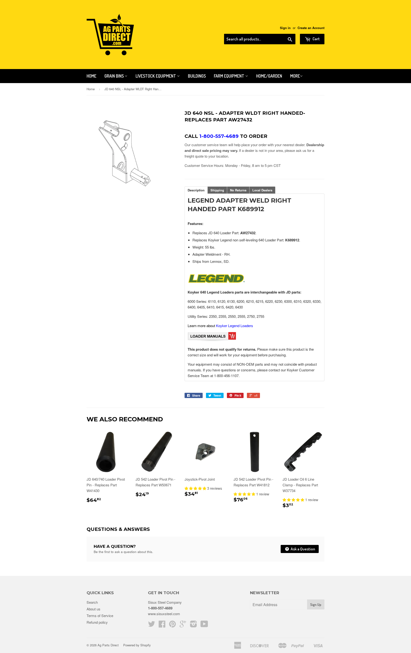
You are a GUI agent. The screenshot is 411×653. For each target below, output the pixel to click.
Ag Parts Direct (108, 645)
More (295, 76)
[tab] (196, 190)
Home (91, 76)
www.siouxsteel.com (164, 613)
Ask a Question (302, 548)
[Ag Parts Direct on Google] (182, 625)
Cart (316, 38)
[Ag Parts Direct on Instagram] (193, 625)
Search (92, 602)
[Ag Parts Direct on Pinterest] (172, 625)
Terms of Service (100, 615)
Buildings (197, 76)
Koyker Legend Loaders (234, 325)
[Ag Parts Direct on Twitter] (151, 625)
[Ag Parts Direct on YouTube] (204, 625)
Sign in (285, 28)
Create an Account (311, 28)
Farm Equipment (229, 76)
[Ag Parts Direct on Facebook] (162, 625)
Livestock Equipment (156, 76)
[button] (196, 488)
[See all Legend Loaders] (216, 282)
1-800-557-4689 (160, 608)
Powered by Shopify (137, 645)
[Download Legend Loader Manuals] (212, 339)
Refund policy (97, 622)
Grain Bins (114, 76)
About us (93, 608)
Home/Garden (269, 76)
